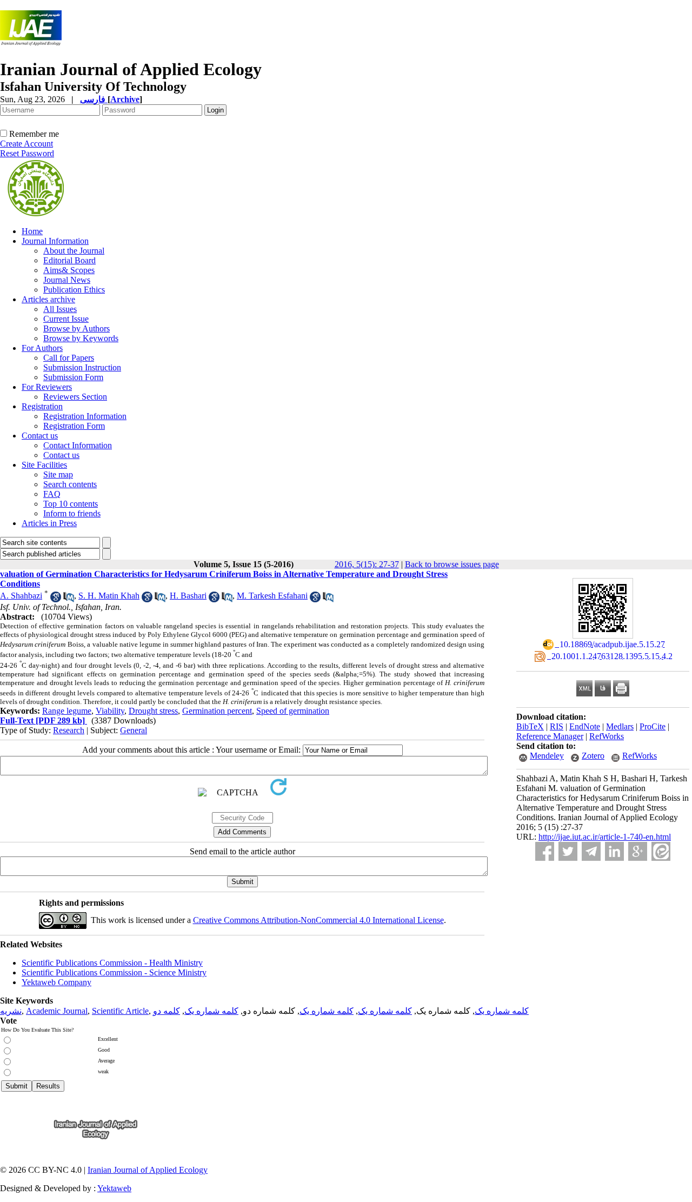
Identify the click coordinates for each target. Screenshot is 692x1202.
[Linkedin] (614, 851)
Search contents (70, 484)
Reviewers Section (75, 396)
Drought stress (153, 710)
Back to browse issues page (452, 564)
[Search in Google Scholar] (55, 599)
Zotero (593, 755)
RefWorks (606, 736)
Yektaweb (114, 1188)
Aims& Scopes (69, 270)
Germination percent (217, 710)
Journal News (66, 279)
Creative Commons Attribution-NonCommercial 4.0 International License (318, 920)
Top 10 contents (70, 503)
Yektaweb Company (56, 982)
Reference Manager (549, 736)
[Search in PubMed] (68, 599)
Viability (110, 710)
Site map (58, 474)
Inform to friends (72, 513)
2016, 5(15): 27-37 (367, 564)
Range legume (66, 710)
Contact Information (77, 445)
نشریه (11, 1010)
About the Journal (73, 250)
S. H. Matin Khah (108, 595)
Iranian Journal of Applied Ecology (148, 1169)
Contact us (40, 435)
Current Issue (66, 318)
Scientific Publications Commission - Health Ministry (112, 962)
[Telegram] (591, 851)
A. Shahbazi (21, 595)
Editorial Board (69, 260)
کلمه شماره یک (502, 1010)
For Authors (42, 348)
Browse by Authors (76, 328)
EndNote (584, 726)
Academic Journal (57, 1010)
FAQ (52, 494)
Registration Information (85, 416)
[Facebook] (544, 851)
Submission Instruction (82, 367)
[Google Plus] (637, 851)
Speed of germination (292, 710)
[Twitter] (567, 851)
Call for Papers (68, 357)
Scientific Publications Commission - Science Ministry (114, 972)
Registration (42, 406)
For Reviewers (47, 386)
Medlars (620, 726)
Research (68, 730)
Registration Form (74, 425)
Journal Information (55, 240)
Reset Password (27, 153)
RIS (556, 726)
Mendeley (547, 755)
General (133, 730)
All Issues (60, 309)
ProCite (653, 726)
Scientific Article (120, 1010)
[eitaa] (660, 851)
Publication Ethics (74, 289)
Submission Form (73, 377)
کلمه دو (166, 1010)
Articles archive (48, 299)
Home (32, 231)
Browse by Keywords (80, 338)
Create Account (26, 143)
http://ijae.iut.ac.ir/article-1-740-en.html (604, 836)
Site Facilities (44, 464)
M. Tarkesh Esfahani (272, 595)
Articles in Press (49, 523)
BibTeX (530, 726)
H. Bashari (188, 595)
